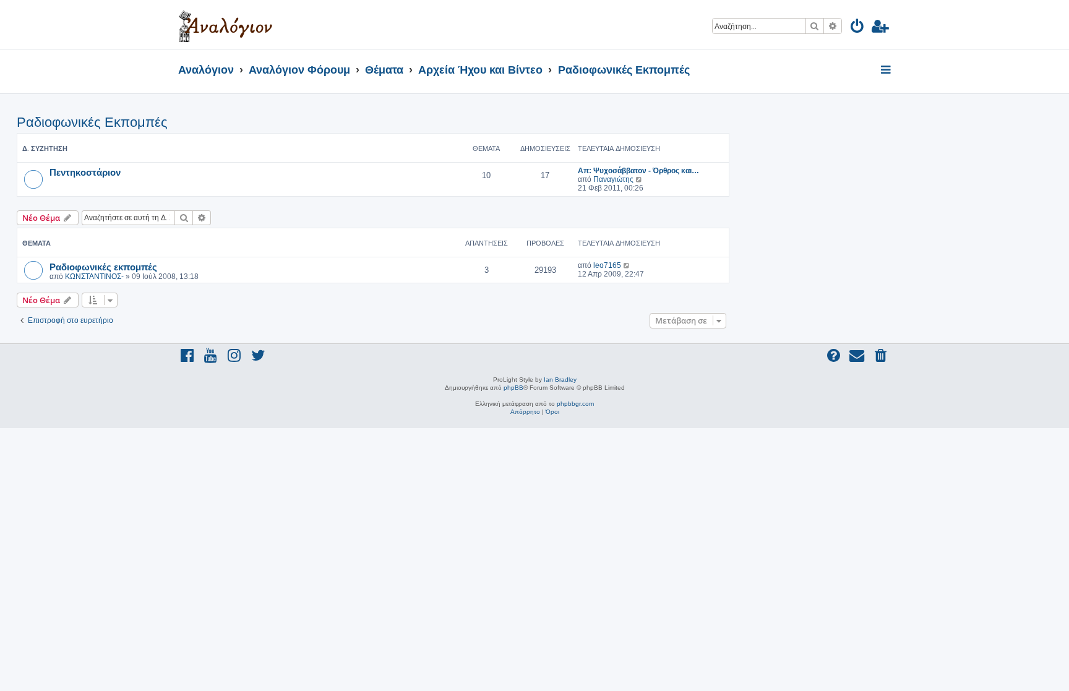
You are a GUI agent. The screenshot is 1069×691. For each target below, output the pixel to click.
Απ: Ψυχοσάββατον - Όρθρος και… (638, 170)
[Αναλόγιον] (225, 24)
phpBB (513, 387)
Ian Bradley (560, 379)
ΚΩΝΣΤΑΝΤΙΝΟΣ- (94, 276)
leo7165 (607, 265)
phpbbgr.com (575, 403)
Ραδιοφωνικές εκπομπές (103, 266)
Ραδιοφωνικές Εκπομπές (92, 122)
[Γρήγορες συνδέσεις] (887, 70)
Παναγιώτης (613, 179)
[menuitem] (857, 28)
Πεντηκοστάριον (85, 172)
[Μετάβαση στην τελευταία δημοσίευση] (627, 265)
